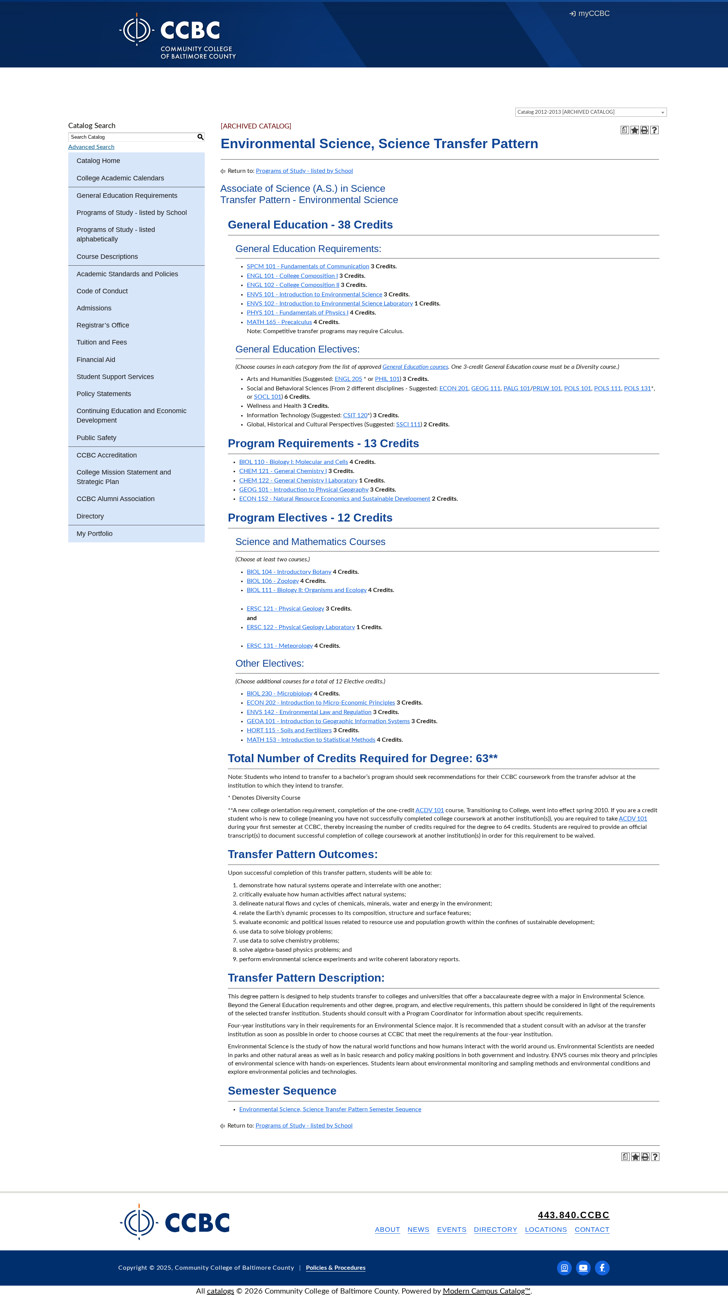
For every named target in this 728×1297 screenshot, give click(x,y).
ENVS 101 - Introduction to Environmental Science (314, 294)
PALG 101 (517, 388)
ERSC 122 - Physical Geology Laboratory (301, 627)
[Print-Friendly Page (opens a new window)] (644, 130)
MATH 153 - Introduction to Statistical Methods (311, 740)
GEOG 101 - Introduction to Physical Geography (304, 490)
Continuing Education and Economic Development (132, 415)
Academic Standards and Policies (127, 274)
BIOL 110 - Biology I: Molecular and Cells (293, 462)
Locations (546, 1229)
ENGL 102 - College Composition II (293, 285)
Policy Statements (104, 394)
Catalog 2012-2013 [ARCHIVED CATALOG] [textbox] (566, 112)
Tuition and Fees (102, 342)
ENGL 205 (348, 379)
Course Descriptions (107, 256)
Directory (90, 516)
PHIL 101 (387, 379)
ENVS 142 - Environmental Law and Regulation (309, 712)
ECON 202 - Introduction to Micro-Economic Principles (321, 703)
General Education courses (415, 367)
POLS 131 (637, 388)
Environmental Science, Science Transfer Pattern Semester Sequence (330, 1109)
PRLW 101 (547, 388)
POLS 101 (577, 388)
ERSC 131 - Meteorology (280, 646)
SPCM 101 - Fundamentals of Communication (308, 266)
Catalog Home (98, 160)
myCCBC (594, 13)
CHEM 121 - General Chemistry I (283, 471)
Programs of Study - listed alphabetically (116, 234)
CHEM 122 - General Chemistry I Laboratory (298, 481)
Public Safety (96, 438)
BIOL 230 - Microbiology (279, 694)
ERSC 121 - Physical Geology (285, 609)
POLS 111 (607, 388)
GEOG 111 (485, 388)
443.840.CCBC (574, 1215)
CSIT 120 (355, 415)
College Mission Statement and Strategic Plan (124, 477)
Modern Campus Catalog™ (486, 1291)
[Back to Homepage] (177, 35)
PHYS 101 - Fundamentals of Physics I (297, 313)
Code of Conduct (102, 291)
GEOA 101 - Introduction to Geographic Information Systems (328, 721)
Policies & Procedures (336, 1268)
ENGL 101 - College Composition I (292, 276)
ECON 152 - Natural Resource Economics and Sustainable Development (334, 499)
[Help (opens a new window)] (654, 130)
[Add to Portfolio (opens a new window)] (635, 130)
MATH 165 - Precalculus (279, 322)
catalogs (220, 1291)
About (387, 1229)
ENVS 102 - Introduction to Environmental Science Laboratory (330, 304)
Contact (592, 1229)
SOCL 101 (267, 397)
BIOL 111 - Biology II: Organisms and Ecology (307, 590)
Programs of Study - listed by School (132, 212)
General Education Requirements (127, 195)
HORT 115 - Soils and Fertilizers (289, 730)
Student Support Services (115, 377)
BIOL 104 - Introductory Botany (289, 572)
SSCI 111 (408, 424)
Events (451, 1229)
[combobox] (591, 112)
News (419, 1229)
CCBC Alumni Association (116, 499)
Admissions (94, 308)
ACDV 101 (430, 810)
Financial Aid (96, 359)
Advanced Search (91, 147)
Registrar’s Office (103, 325)
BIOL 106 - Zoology (273, 581)
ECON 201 (453, 388)
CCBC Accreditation (107, 455)
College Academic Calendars (120, 178)
